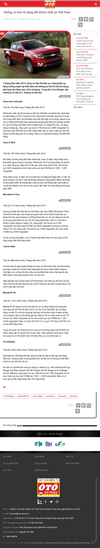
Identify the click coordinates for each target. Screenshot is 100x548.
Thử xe (70, 456)
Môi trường (73, 463)
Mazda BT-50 (23, 396)
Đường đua (41, 470)
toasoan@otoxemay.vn (19, 513)
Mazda (23, 330)
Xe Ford (73, 396)
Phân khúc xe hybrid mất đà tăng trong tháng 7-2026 (85, 57)
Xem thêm (78, 107)
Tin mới (7, 456)
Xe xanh (80, 80)
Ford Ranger (9, 396)
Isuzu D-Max (37, 396)
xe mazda (62, 396)
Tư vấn (7, 470)
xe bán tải (50, 396)
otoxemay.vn (10, 542)
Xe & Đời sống (82, 38)
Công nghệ (40, 463)
